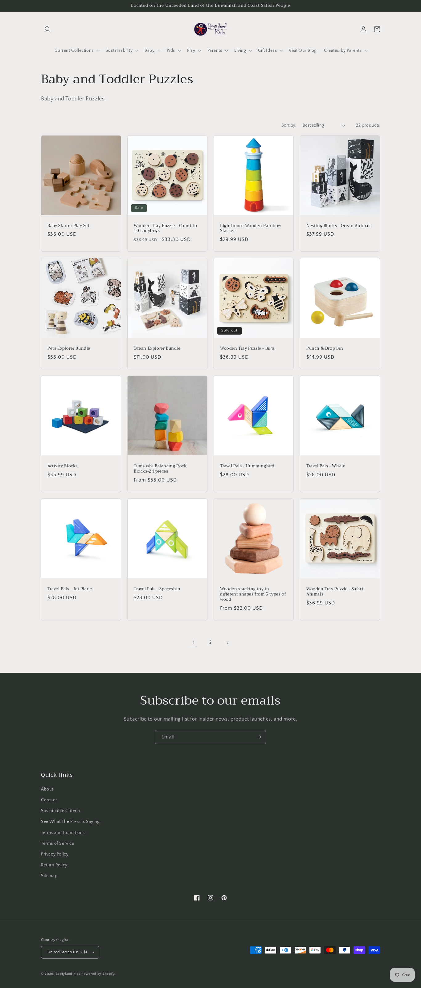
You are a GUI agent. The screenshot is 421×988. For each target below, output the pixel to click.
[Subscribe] (259, 737)
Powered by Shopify (98, 974)
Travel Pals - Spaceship (157, 589)
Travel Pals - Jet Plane (69, 589)
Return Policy (54, 865)
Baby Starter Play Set (68, 226)
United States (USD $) (67, 952)
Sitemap (49, 875)
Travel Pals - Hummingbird (247, 466)
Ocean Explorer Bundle (157, 348)
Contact (49, 800)
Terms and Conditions (63, 832)
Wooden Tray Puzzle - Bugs (247, 348)
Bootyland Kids (68, 974)
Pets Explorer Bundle (68, 348)
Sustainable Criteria (60, 810)
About (47, 789)
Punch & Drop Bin (324, 348)
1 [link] (194, 642)
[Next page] (227, 642)
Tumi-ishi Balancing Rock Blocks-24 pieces (160, 469)
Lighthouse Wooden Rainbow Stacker (250, 228)
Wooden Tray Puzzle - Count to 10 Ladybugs (165, 228)
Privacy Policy (54, 854)
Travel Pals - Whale (325, 466)
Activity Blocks (62, 466)
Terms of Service (57, 843)
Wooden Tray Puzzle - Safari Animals (334, 592)
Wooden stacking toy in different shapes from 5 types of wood (253, 594)
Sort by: (288, 125)
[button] (48, 29)
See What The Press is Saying (70, 821)
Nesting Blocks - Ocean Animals (339, 226)
